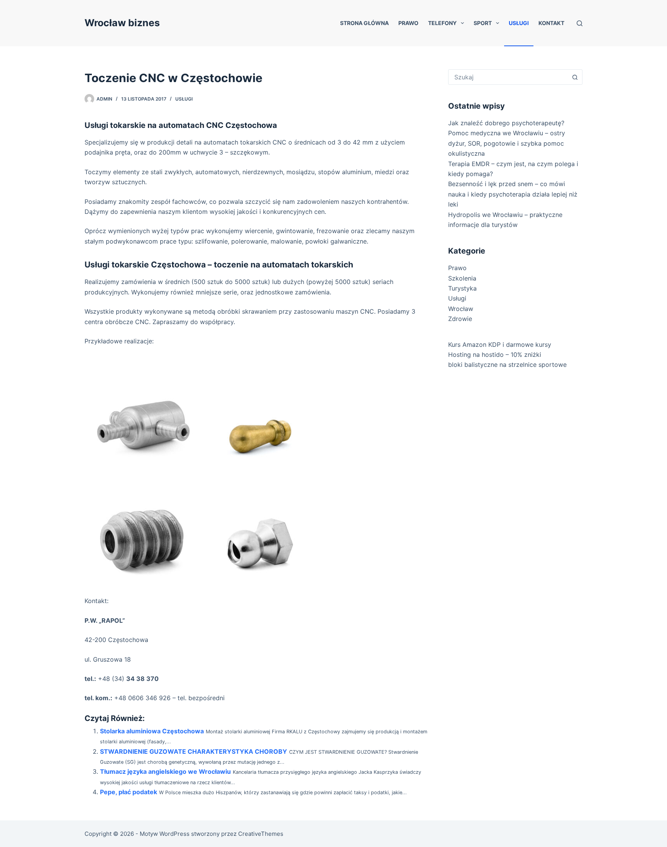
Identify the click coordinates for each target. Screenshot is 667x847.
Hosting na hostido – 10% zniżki (494, 354)
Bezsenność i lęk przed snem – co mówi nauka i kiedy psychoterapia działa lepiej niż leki (512, 194)
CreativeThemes (260, 833)
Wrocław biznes (122, 23)
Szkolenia (462, 278)
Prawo (408, 23)
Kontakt (551, 23)
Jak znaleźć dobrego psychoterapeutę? (506, 123)
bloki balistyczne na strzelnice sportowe (507, 364)
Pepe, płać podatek (128, 792)
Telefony (442, 23)
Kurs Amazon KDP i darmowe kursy (499, 344)
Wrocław (460, 309)
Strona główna (364, 23)
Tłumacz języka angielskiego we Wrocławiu (165, 771)
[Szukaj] (579, 23)
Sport (483, 23)
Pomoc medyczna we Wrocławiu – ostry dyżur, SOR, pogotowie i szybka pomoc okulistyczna (506, 143)
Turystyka (462, 288)
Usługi (519, 23)
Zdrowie (460, 319)
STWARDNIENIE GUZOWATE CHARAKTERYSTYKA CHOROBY (193, 751)
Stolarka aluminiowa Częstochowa (152, 731)
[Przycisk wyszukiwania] (574, 77)
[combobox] (508, 77)
